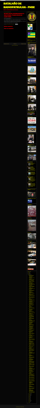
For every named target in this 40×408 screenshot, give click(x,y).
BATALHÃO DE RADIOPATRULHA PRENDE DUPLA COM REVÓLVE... (31, 279)
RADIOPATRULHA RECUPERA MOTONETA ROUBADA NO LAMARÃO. (31, 286)
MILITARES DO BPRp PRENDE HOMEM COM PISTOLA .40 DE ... (32, 296)
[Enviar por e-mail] (15, 24)
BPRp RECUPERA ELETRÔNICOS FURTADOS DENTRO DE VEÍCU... (31, 336)
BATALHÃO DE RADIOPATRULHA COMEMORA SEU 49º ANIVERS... (31, 383)
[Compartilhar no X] (16, 24)
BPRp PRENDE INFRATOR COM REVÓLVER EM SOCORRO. (31, 372)
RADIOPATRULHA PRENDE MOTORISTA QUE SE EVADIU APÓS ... (31, 303)
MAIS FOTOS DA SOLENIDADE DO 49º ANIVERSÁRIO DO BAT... (32, 375)
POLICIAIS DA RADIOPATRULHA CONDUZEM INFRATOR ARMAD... (31, 292)
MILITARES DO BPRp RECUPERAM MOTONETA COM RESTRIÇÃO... (31, 328)
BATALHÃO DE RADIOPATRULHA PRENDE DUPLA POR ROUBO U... (31, 330)
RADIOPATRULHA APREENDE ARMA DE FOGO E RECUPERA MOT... (31, 370)
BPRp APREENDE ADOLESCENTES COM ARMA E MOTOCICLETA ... (32, 320)
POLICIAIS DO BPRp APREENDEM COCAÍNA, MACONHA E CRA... (31, 341)
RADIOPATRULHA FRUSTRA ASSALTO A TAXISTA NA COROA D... (31, 366)
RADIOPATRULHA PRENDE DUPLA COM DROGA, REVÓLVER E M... (31, 276)
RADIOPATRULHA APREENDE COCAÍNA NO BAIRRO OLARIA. (31, 334)
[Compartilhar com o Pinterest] (17, 24)
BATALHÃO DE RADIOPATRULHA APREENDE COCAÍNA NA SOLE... (31, 324)
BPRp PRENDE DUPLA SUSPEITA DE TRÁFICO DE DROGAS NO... (31, 347)
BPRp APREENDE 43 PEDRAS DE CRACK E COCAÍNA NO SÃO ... (31, 365)
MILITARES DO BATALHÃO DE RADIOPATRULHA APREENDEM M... (31, 301)
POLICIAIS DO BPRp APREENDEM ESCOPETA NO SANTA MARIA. (32, 368)
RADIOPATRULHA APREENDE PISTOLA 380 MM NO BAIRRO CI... (31, 294)
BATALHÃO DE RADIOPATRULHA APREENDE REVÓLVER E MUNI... (31, 311)
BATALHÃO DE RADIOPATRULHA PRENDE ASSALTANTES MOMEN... (31, 361)
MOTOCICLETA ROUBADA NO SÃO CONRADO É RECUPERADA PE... (31, 322)
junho (29, 397)
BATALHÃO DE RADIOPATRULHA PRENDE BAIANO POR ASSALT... (31, 290)
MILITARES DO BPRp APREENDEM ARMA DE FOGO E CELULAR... (31, 390)
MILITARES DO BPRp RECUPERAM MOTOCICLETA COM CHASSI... (31, 332)
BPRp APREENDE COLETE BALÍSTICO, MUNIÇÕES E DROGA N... (31, 318)
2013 (28, 402)
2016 (28, 272)
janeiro (29, 401)
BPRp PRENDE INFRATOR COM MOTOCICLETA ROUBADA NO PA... (31, 326)
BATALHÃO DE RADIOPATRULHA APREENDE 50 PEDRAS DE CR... (31, 387)
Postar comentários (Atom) (15, 45)
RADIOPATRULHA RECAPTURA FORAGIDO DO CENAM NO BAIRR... (32, 340)
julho (29, 396)
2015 (28, 273)
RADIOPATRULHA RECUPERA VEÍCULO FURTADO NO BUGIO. (31, 350)
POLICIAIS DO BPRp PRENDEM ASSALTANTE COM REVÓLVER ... (32, 313)
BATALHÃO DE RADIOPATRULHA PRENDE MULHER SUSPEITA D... (31, 349)
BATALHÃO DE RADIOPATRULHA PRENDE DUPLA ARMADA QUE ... (31, 374)
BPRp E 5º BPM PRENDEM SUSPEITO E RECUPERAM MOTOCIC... (31, 281)
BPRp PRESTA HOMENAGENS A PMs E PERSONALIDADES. (32, 380)
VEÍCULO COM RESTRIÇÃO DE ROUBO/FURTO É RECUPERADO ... (32, 285)
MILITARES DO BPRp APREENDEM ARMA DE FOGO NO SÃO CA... (31, 359)
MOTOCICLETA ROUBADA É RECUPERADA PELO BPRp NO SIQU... (31, 363)
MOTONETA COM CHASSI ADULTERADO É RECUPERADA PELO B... (31, 315)
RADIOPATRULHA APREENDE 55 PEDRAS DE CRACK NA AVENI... (31, 345)
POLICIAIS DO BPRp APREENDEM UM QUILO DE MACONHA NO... (32, 352)
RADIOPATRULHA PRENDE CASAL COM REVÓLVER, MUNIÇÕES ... (31, 317)
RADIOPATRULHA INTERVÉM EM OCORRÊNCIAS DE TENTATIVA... (31, 358)
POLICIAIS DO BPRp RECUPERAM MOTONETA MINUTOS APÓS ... (31, 283)
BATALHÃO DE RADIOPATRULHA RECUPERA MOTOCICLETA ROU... (31, 338)
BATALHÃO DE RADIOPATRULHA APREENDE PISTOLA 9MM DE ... (31, 307)
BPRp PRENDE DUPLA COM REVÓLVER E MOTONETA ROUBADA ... (31, 343)
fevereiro (30, 400)
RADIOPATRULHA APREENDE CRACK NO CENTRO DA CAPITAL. (31, 388)
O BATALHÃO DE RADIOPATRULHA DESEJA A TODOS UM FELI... (31, 278)
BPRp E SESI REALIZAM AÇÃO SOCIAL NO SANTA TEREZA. (32, 392)
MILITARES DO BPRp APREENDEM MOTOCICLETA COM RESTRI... (32, 288)
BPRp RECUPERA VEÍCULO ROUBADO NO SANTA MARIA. (31, 305)
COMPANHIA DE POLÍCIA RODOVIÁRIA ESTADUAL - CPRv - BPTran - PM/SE (31, 177)
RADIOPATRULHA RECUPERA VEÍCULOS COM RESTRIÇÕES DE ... (31, 309)
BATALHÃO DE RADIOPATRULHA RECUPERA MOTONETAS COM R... (31, 356)
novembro (30, 393)
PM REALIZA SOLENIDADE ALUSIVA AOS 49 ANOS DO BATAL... (31, 384)
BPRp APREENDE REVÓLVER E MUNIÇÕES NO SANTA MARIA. (32, 298)
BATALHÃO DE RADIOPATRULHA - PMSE (19, 5)
